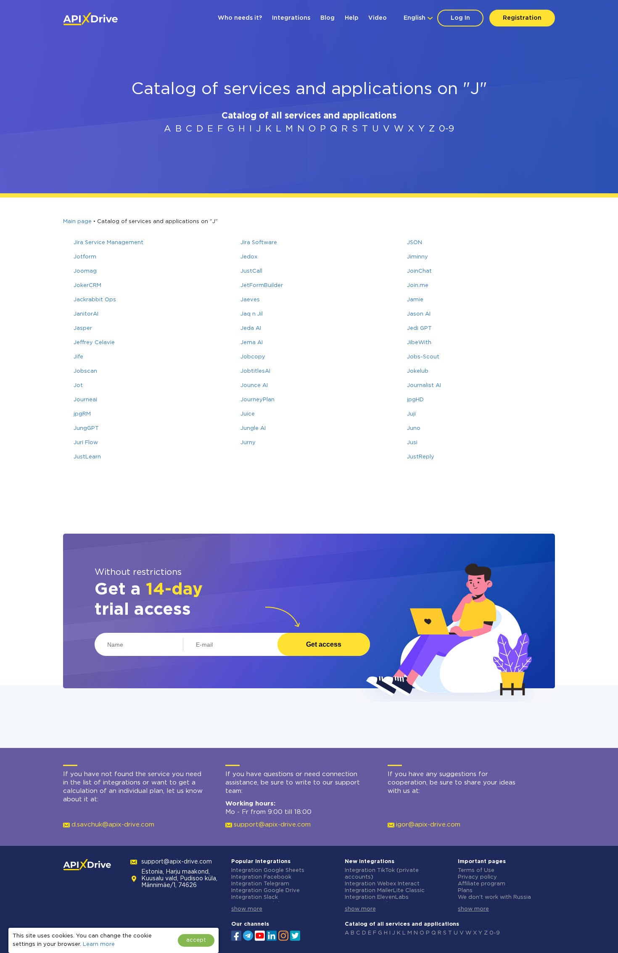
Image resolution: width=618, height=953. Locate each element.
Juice (247, 414)
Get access (323, 644)
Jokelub (417, 371)
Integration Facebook (261, 877)
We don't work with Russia (494, 897)
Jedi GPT (419, 328)
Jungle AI (253, 428)
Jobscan (85, 371)
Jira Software (258, 242)
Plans (465, 890)
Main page (77, 221)
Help (351, 18)
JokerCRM (87, 285)
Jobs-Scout (423, 357)
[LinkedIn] (272, 935)
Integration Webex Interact (382, 884)
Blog (327, 18)
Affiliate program (481, 884)
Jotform (85, 257)
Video (377, 18)
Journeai (85, 400)
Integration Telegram (260, 884)
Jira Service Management (108, 242)
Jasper (83, 328)
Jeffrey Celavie (94, 342)
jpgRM (82, 414)
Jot (78, 385)
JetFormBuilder (261, 285)
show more (246, 909)
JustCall (251, 271)
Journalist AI (424, 385)
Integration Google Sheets (267, 870)
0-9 (446, 129)
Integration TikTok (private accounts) (382, 873)
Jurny (248, 442)
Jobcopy (252, 357)
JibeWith (419, 342)
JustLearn (87, 457)
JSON (414, 242)
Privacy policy (477, 877)
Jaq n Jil (251, 314)
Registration (522, 18)
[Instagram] (283, 935)
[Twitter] (295, 935)
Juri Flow (86, 442)
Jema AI (251, 342)
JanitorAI (86, 314)
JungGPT (86, 428)
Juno (413, 428)
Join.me (417, 285)
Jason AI (418, 314)
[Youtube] (260, 935)
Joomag (85, 271)
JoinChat (419, 271)
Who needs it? (240, 18)
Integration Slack (254, 897)
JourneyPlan (257, 400)
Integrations (291, 18)
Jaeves (250, 299)
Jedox (248, 257)
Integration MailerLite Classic (385, 890)
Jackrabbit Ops (95, 299)
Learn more (99, 944)
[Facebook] (236, 935)
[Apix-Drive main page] (90, 19)
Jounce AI (254, 385)
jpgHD (415, 400)
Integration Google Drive (265, 890)
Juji (411, 414)
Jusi (412, 442)
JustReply (420, 457)
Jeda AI (250, 328)
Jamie (415, 299)
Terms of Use (476, 870)
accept (196, 940)
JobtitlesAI (255, 371)
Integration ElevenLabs (377, 897)
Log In (460, 18)
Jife (78, 357)
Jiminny (417, 257)
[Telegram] (248, 935)
